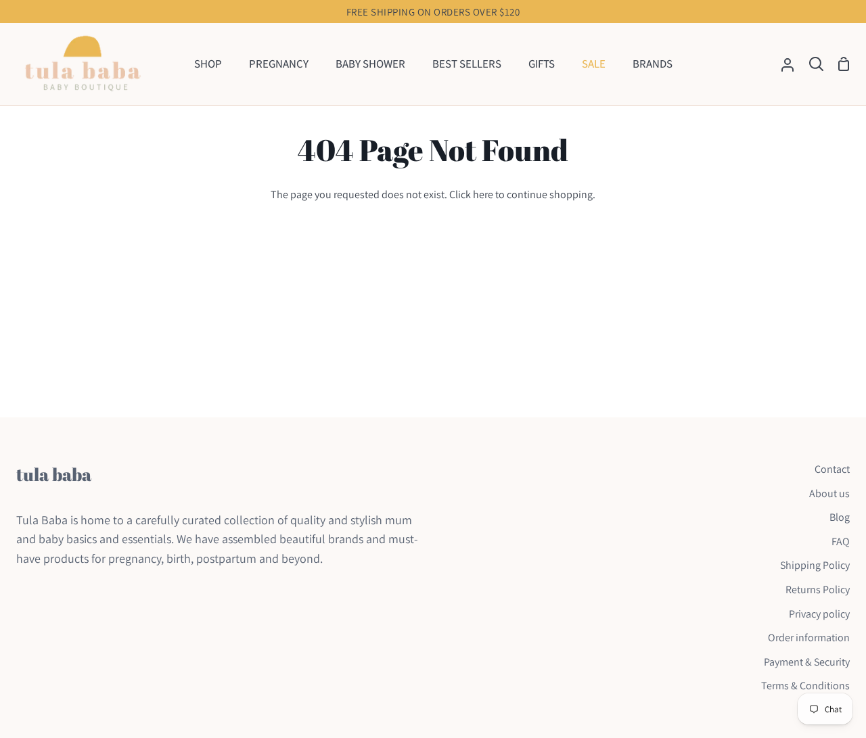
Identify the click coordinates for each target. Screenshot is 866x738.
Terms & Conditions (805, 685)
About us (829, 493)
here (483, 194)
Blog (839, 517)
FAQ (840, 541)
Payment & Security (807, 662)
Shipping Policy (815, 565)
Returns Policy (817, 589)
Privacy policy (819, 614)
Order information (809, 637)
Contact (832, 469)
